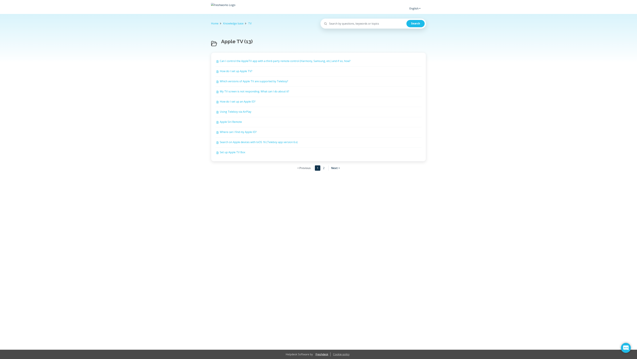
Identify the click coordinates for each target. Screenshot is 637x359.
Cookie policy (341, 354)
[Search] (415, 23)
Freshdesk (322, 354)
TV (250, 23)
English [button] (414, 8)
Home (214, 23)
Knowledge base (233, 23)
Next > (335, 168)
